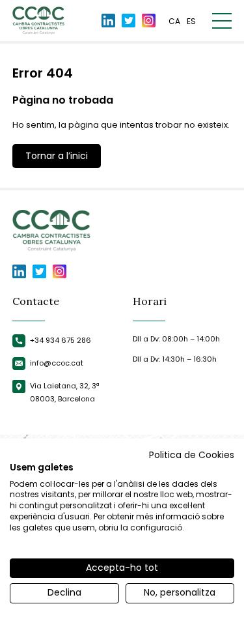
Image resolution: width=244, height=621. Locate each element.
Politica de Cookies (191, 455)
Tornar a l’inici (56, 155)
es (191, 21)
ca (174, 21)
